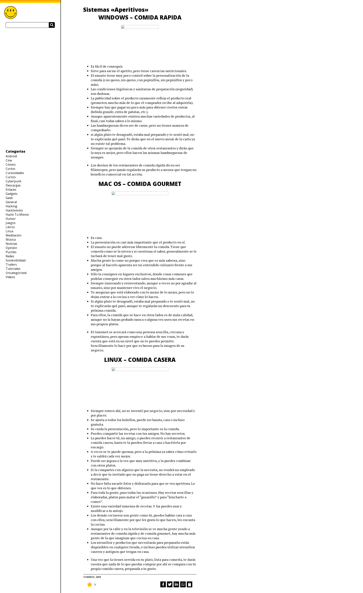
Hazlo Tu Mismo (17, 214)
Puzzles (11, 252)
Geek (9, 198)
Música (11, 239)
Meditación (13, 235)
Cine (9, 160)
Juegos (11, 223)
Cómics (11, 164)
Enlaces (11, 189)
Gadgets (11, 194)
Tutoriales (13, 269)
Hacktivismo (14, 210)
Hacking (11, 206)
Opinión (11, 248)
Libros (10, 227)
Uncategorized (16, 273)
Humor (11, 219)
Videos (10, 277)
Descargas (13, 185)
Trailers (11, 264)
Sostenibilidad (16, 260)
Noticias (11, 244)
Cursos (11, 177)
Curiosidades (15, 173)
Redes (10, 256)
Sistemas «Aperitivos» (116, 9)
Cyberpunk (13, 181)
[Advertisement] (30, 88)
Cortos (10, 169)
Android (11, 156)
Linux (9, 231)
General (11, 202)
